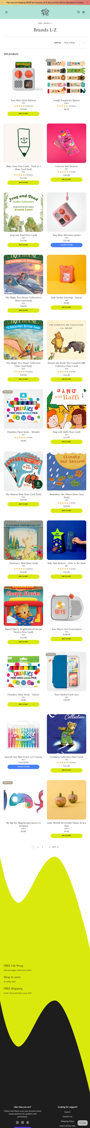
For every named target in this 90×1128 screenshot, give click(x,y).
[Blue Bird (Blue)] (80, 660)
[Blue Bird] (80, 208)
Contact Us (67, 1117)
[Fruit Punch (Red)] (83, 656)
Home (40, 24)
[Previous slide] (2, 2)
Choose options (66, 245)
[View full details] (23, 78)
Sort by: (57, 43)
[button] (78, 12)
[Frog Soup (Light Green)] (80, 200)
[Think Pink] (83, 196)
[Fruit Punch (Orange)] (83, 204)
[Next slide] (87, 2)
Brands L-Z (48, 24)
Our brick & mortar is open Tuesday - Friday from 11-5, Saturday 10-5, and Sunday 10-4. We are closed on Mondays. (45, 3)
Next (54, 847)
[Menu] (6, 12)
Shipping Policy (67, 1122)
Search (67, 1112)
